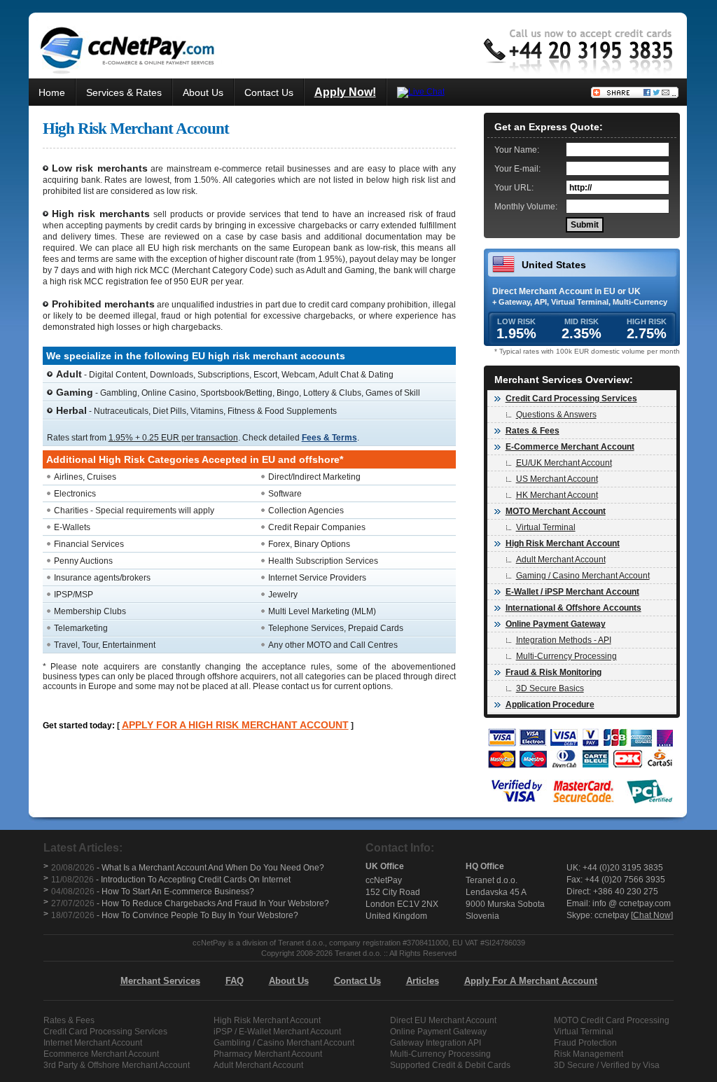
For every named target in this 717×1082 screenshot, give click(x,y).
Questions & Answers (556, 414)
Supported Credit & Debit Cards (450, 1065)
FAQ (234, 981)
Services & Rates (124, 92)
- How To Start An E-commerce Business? (152, 891)
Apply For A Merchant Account (530, 981)
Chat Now (652, 915)
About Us (203, 92)
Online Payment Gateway (438, 1031)
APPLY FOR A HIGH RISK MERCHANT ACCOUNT (235, 724)
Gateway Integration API (435, 1043)
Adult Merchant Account (561, 559)
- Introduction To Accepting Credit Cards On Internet (171, 880)
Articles (422, 981)
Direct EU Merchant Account (443, 1020)
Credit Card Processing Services (105, 1031)
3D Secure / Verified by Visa (607, 1065)
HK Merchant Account (557, 495)
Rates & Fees (69, 1020)
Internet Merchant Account (92, 1043)
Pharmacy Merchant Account (268, 1054)
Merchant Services (160, 981)
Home (52, 92)
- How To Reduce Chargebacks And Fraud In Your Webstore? (190, 903)
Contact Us (268, 92)
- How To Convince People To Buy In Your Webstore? (174, 915)
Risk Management (588, 1054)
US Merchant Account (557, 479)
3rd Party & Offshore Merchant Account (116, 1065)
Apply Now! (345, 92)
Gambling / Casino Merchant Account (284, 1043)
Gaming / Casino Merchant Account (583, 576)
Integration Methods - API (563, 640)
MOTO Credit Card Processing (611, 1020)
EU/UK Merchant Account (564, 463)
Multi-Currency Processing (566, 656)
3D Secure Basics (550, 688)
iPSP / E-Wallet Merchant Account (277, 1031)
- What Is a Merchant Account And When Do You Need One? (187, 868)
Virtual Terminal (546, 527)
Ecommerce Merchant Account (101, 1054)
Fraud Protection (585, 1043)
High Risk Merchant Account (267, 1020)
